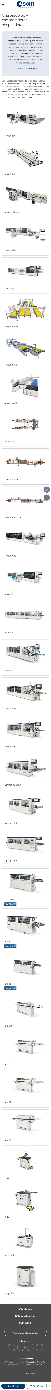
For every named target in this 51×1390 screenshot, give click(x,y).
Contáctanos (39, 1386)
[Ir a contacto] (47, 490)
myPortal (14, 1386)
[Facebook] (11, 1347)
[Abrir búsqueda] (47, 4)
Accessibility (27, 1365)
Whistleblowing (38, 1365)
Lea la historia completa (25, 68)
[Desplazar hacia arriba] (47, 1375)
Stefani (26, 53)
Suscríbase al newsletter (25, 1333)
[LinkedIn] (30, 1347)
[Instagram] (39, 1347)
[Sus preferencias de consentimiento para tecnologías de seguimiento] (46, 1385)
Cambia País (30, 1373)
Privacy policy (31, 1362)
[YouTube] (21, 1347)
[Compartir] (47, 498)
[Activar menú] (3, 4)
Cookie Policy (42, 1362)
